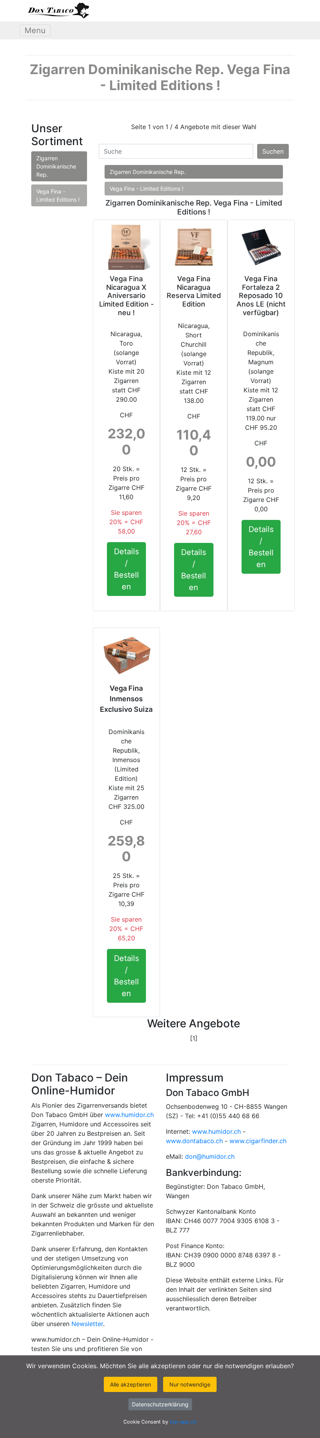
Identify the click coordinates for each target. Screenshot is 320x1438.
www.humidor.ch (129, 1115)
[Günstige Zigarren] (57, 10)
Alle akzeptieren (130, 1384)
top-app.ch (183, 1422)
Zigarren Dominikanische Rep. (56, 166)
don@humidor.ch (210, 1156)
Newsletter (87, 1324)
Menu (35, 30)
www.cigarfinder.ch (257, 1141)
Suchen (273, 151)
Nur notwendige (189, 1384)
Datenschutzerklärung (160, 1404)
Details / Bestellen (126, 569)
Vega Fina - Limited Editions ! (58, 195)
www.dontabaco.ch (194, 1141)
